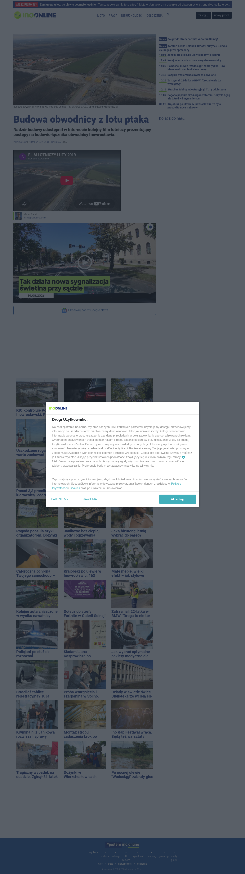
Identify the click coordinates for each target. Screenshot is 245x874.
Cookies (75, 488)
